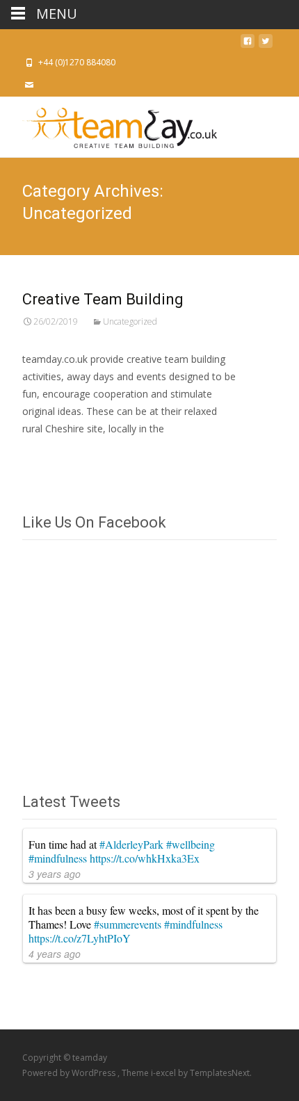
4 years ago (55, 954)
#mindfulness (58, 858)
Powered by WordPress (70, 1073)
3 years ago (55, 874)
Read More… (53, 455)
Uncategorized (130, 321)
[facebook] (247, 44)
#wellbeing (190, 844)
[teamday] (108, 124)
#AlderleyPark (131, 844)
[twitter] (266, 44)
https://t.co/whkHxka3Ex (145, 858)
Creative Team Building (103, 299)
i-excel (164, 1073)
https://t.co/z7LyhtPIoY (80, 938)
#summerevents (127, 924)
